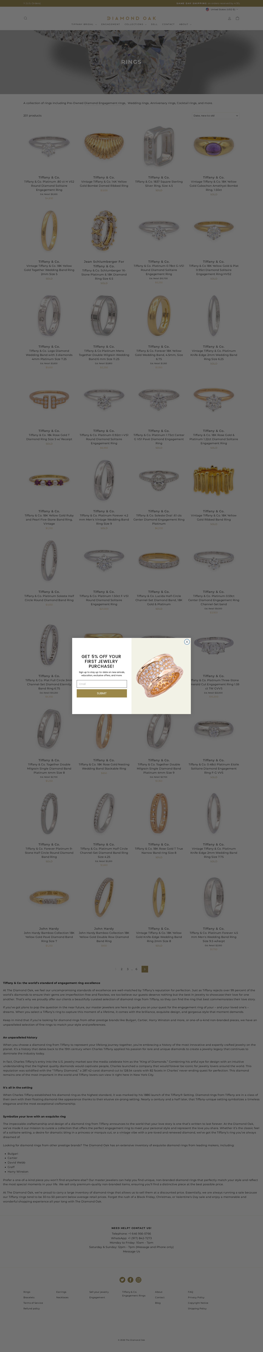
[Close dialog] (187, 641)
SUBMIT (102, 693)
